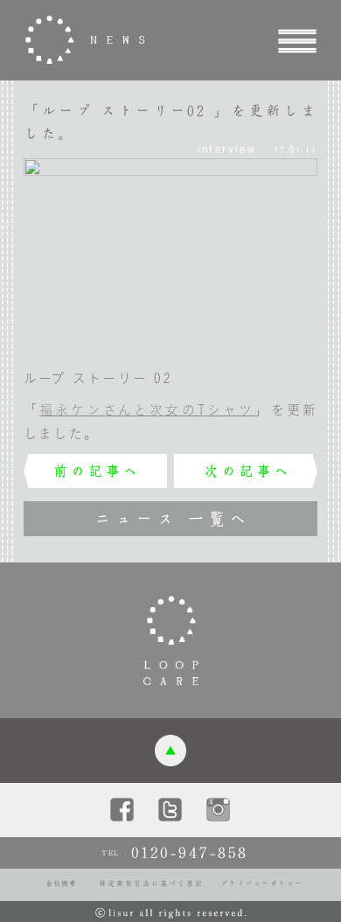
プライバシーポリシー (261, 883)
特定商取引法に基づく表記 (151, 883)
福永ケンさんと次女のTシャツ (146, 409)
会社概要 (61, 883)
